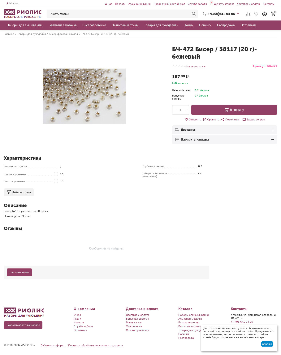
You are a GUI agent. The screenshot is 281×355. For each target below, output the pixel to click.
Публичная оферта (52, 345)
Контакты (268, 3)
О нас (108, 3)
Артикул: (259, 66)
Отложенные (134, 326)
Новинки (183, 333)
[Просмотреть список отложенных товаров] (256, 14)
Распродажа (186, 337)
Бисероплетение (188, 322)
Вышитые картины (189, 326)
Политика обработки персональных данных (95, 345)
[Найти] (194, 14)
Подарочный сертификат (169, 3)
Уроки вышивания (139, 3)
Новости (120, 3)
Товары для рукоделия (192, 330)
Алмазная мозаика (190, 318)
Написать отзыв (196, 66)
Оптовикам (80, 330)
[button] (230, 119)
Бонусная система (137, 318)
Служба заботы (197, 3)
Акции (77, 318)
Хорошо (267, 343)
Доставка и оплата (248, 3)
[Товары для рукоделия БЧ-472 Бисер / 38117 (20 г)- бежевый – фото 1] (84, 96)
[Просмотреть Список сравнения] (247, 14)
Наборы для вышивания (193, 314)
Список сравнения (137, 330)
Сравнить (213, 119)
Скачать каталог (224, 3)
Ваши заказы (134, 322)
